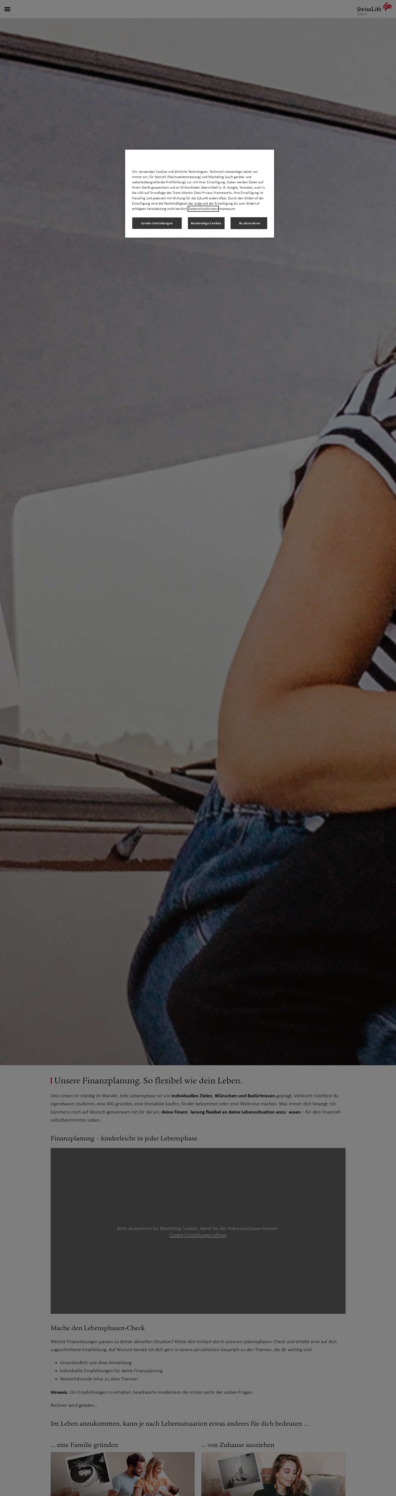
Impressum (227, 209)
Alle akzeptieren (249, 223)
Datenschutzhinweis (203, 209)
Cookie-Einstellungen (157, 223)
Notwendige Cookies (206, 223)
